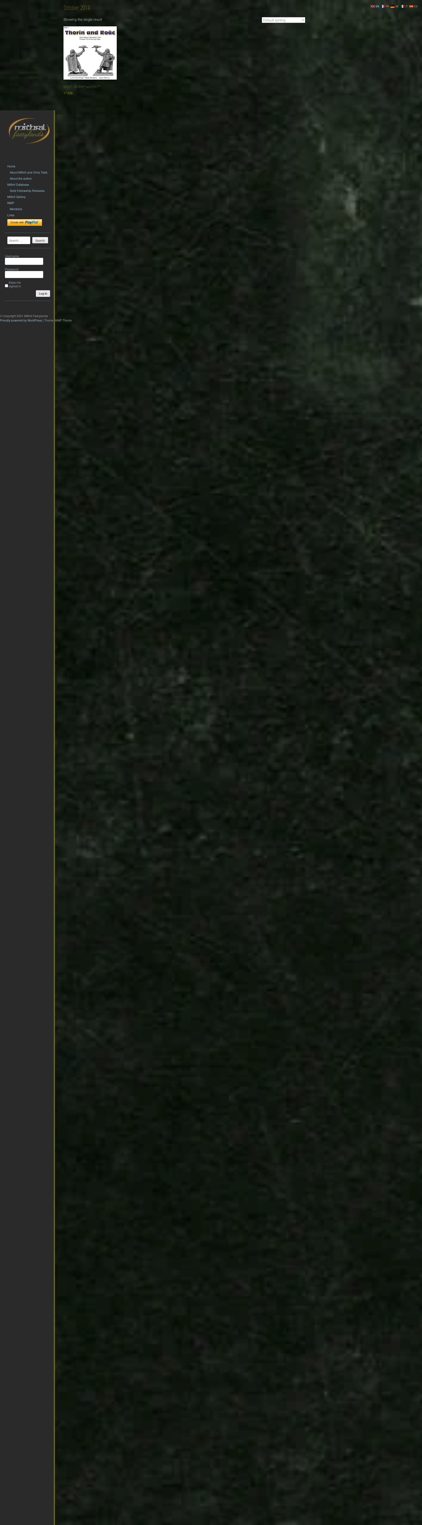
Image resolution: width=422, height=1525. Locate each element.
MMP (10, 203)
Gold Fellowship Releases (27, 190)
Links (10, 215)
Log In (43, 293)
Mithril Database (18, 184)
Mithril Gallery (16, 197)
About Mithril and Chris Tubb (28, 172)
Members (16, 209)
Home (11, 166)
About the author (21, 178)
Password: (12, 269)
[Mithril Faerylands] (29, 150)
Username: (12, 256)
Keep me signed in (15, 284)
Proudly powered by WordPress (21, 320)
